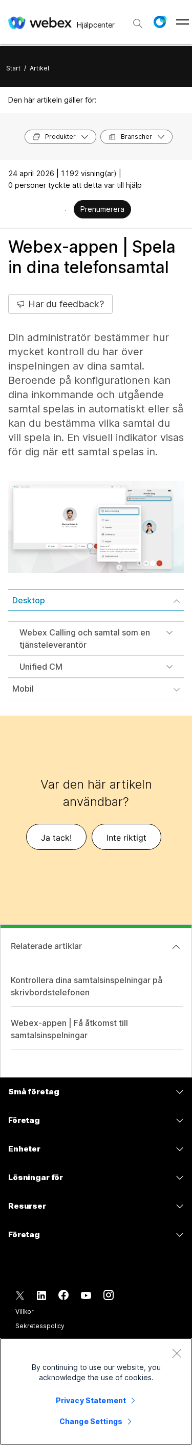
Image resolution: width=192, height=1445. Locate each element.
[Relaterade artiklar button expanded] (176, 947)
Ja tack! (56, 837)
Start (13, 68)
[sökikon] (137, 23)
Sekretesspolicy (40, 1326)
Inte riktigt (126, 837)
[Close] (177, 1353)
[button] (159, 22)
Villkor (24, 1311)
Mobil (23, 688)
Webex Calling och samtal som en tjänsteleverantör (84, 638)
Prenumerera (102, 209)
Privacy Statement (91, 1400)
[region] (96, 1391)
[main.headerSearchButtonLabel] (137, 20)
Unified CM (40, 667)
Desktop (28, 600)
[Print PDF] (65, 210)
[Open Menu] (182, 22)
